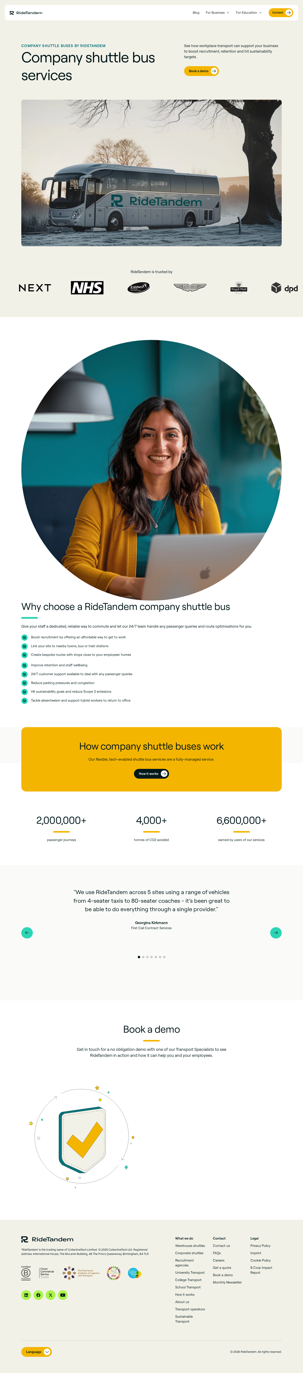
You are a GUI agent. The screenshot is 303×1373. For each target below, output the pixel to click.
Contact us (221, 1246)
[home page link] (26, 12)
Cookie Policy (260, 1260)
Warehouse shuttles (190, 1246)
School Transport (188, 1287)
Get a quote (222, 1268)
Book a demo (223, 1275)
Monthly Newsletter (227, 1282)
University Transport (190, 1272)
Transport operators (190, 1309)
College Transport (188, 1280)
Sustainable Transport (184, 1318)
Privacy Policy (260, 1246)
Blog (196, 12)
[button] (218, 12)
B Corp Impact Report (261, 1270)
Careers (218, 1260)
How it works (185, 1294)
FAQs (217, 1253)
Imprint (255, 1253)
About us (182, 1302)
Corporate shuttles (189, 1253)
